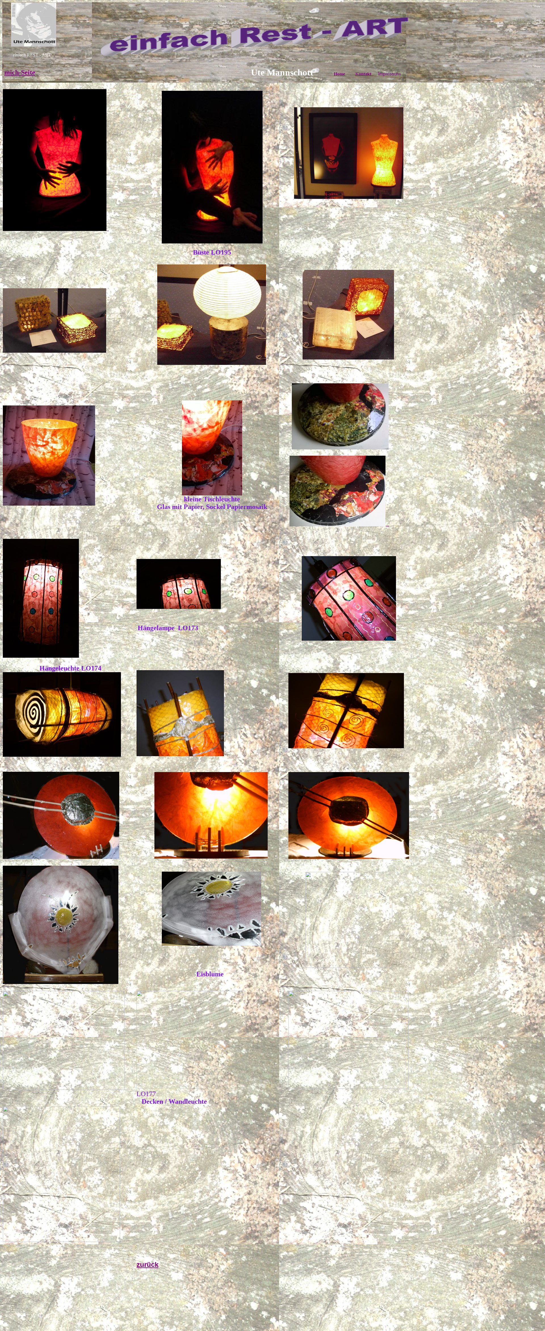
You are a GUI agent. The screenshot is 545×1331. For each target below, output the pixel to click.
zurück (147, 1264)
